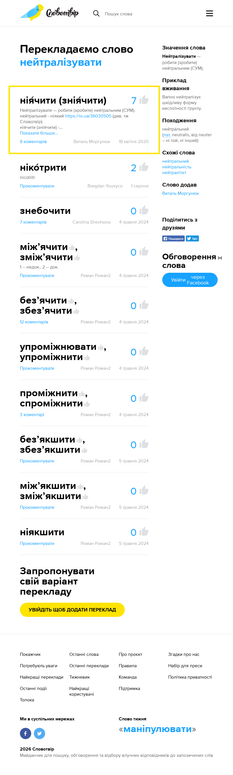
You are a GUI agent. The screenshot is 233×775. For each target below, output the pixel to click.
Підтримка (129, 688)
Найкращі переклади (41, 676)
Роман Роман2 (96, 275)
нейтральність (176, 166)
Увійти (190, 280)
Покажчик (30, 654)
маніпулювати (157, 729)
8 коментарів (33, 141)
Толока (27, 699)
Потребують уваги (38, 665)
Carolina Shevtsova (91, 221)
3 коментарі (32, 414)
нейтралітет (174, 172)
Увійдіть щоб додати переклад (72, 610)
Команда (128, 676)
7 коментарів (33, 221)
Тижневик (79, 676)
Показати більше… (39, 132)
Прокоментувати (37, 185)
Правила (128, 665)
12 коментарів (34, 321)
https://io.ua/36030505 (88, 115)
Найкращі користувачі (81, 691)
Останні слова (84, 654)
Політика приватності (190, 676)
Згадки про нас (183, 654)
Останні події (33, 688)
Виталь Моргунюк (180, 193)
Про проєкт (130, 654)
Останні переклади (89, 665)
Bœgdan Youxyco (105, 185)
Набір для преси (185, 665)
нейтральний (175, 161)
